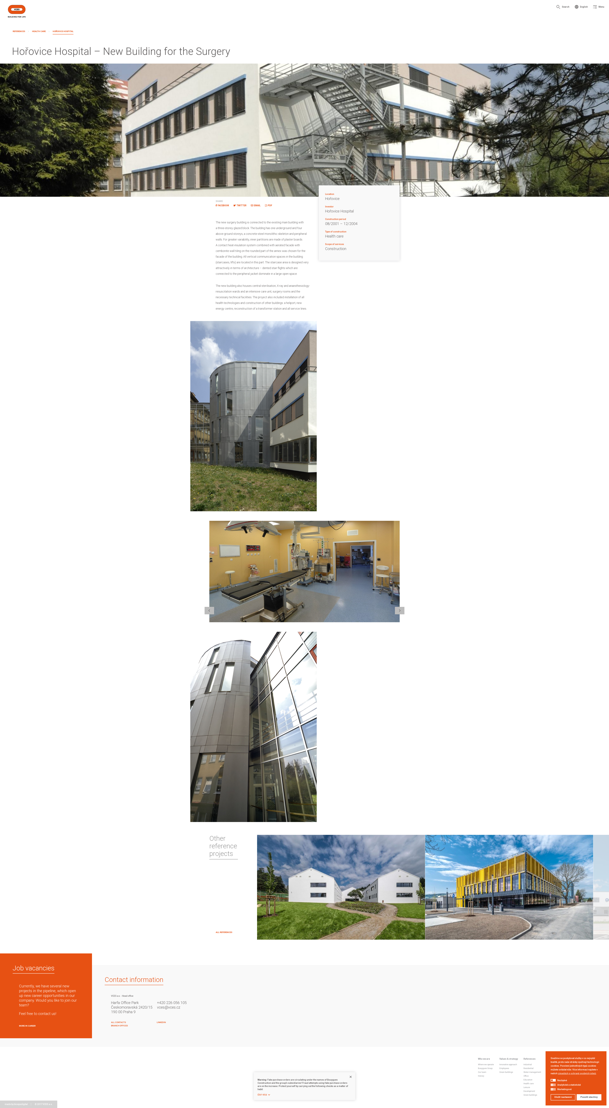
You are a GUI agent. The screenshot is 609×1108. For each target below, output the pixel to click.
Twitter (241, 205)
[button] (553, 1080)
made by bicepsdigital (16, 1104)
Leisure (527, 1087)
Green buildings (506, 1072)
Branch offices (119, 1025)
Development (529, 1091)
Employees (504, 1068)
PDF (269, 205)
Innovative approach (508, 1064)
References (19, 31)
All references (224, 932)
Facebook (223, 205)
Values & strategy (508, 1059)
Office (526, 1076)
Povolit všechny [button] (589, 1097)
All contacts (118, 1022)
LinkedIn (161, 1022)
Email (257, 205)
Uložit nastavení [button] (563, 1097)
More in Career (27, 1026)
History (481, 1076)
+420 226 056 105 (172, 1003)
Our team (482, 1072)
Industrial (528, 1064)
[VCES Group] (17, 11)
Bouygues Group (485, 1068)
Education (528, 1080)
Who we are (484, 1059)
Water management (532, 1072)
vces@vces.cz (168, 1007)
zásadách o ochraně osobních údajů (577, 1073)
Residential (529, 1068)
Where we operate (486, 1064)
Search (565, 7)
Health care (39, 31)
